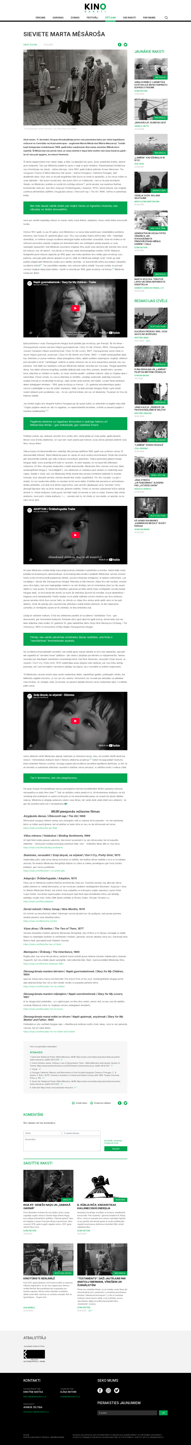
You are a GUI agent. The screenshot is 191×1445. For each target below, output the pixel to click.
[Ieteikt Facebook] (119, 44)
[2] (41, 265)
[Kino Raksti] (95, 8)
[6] (55, 792)
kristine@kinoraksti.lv (34, 1397)
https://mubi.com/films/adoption (38, 901)
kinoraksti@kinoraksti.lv (36, 1412)
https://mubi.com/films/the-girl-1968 (40, 828)
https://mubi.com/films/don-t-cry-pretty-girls (44, 870)
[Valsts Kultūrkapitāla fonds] (34, 1355)
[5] (90, 759)
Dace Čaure (30, 44)
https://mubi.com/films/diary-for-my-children (44, 986)
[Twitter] (116, 1390)
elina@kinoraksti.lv (70, 1397)
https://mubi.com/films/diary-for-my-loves (43, 1009)
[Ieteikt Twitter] (125, 44)
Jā (163, 1413)
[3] (113, 269)
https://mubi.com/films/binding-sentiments (43, 847)
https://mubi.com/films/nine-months (40, 921)
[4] (47, 410)
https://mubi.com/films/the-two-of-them (42, 944)
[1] (84, 184)
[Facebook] (100, 1390)
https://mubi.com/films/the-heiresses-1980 (43, 963)
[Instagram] (108, 1390)
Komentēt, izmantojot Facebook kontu (113, 1141)
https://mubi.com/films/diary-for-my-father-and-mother (49, 1031)
